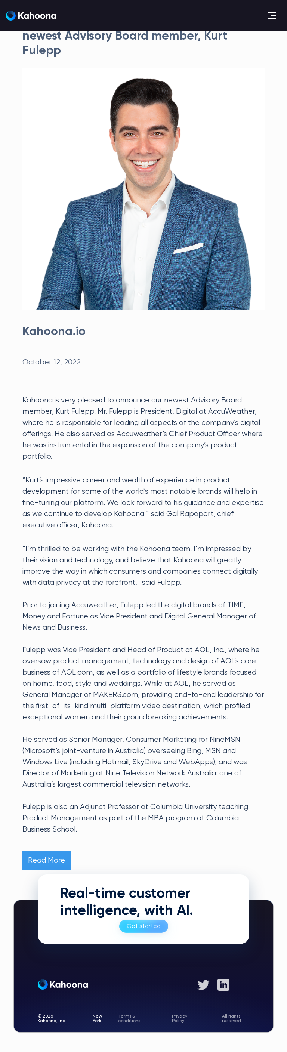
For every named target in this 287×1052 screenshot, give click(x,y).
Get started (144, 926)
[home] (31, 16)
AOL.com (77, 672)
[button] (272, 16)
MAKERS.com (115, 695)
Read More (46, 860)
